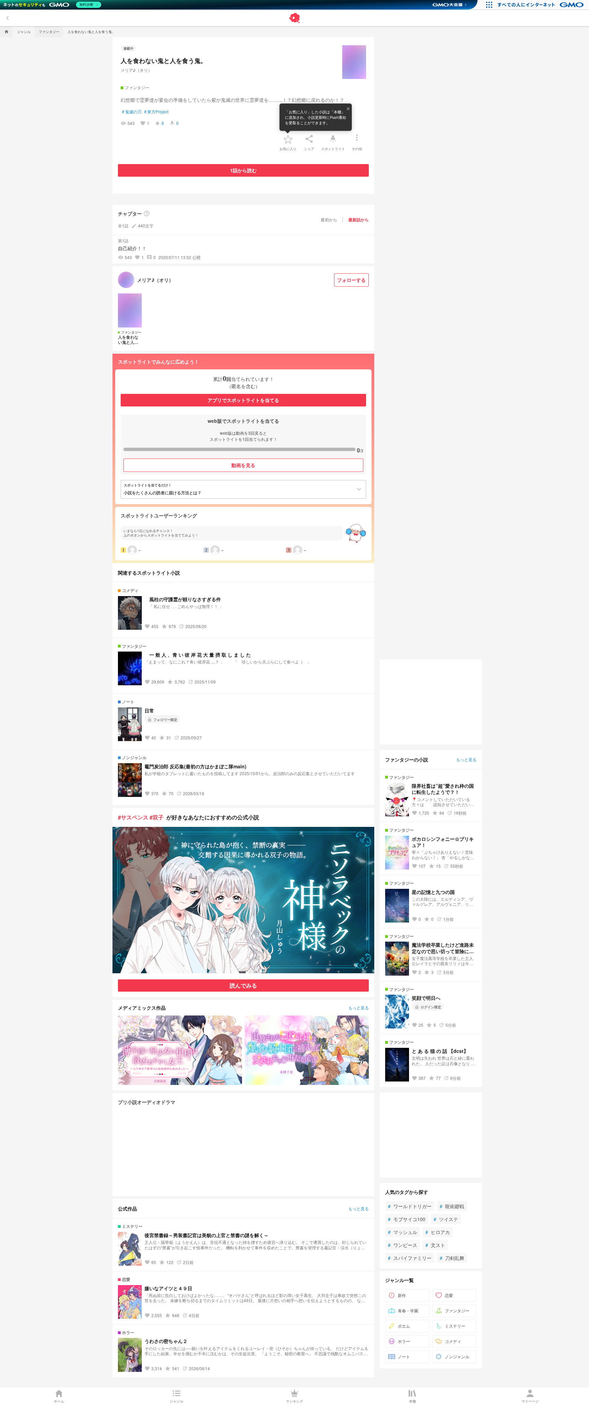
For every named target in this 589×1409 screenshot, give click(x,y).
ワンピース (402, 1245)
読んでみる (243, 985)
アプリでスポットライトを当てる (243, 400)
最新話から (358, 220)
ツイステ (446, 1219)
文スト (435, 1245)
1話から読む (243, 170)
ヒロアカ (437, 1232)
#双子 (157, 817)
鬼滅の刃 (131, 111)
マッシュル (402, 1232)
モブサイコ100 (406, 1219)
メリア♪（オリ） (136, 70)
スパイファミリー (410, 1257)
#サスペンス (133, 817)
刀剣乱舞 (452, 1257)
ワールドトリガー (410, 1206)
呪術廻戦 (452, 1206)
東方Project (156, 111)
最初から (329, 219)
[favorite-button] (288, 139)
